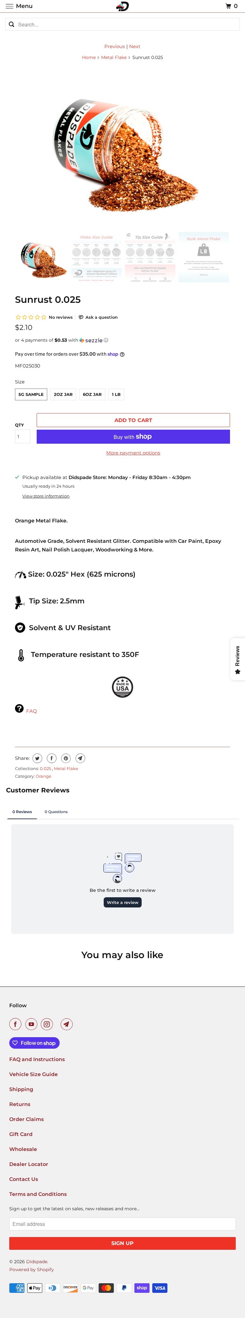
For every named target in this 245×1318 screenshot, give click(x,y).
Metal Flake (114, 57)
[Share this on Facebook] (50, 758)
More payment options (133, 453)
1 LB (116, 394)
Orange (43, 776)
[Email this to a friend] (79, 758)
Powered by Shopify (31, 1269)
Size (20, 382)
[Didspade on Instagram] (48, 1024)
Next (134, 46)
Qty (19, 424)
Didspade (36, 1261)
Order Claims (26, 1119)
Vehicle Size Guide (33, 1074)
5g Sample (31, 394)
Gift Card (21, 1134)
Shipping (21, 1089)
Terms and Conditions (38, 1194)
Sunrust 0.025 (48, 299)
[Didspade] (122, 6)
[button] (122, 340)
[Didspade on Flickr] (58, 1024)
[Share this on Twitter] (36, 758)
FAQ (31, 711)
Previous (114, 46)
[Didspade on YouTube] (32, 1024)
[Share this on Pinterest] (65, 758)
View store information (46, 496)
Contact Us (23, 1179)
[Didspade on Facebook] (16, 1024)
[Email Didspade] (68, 1024)
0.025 (46, 768)
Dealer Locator (28, 1164)
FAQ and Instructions (37, 1059)
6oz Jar (92, 394)
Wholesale (23, 1149)
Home (89, 57)
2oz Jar (63, 394)
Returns (19, 1104)
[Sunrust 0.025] (122, 146)
